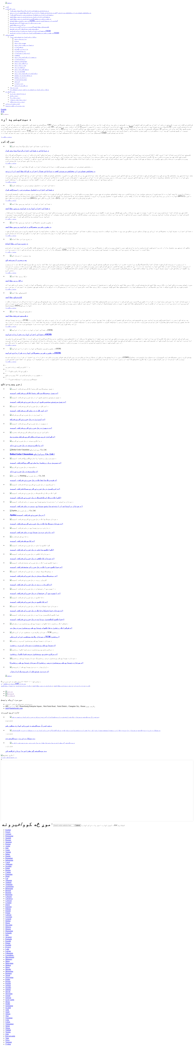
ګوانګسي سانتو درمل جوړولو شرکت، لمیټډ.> (32, 549)
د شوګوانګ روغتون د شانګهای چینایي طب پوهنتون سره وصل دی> (41, 628)
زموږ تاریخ (15, 97)
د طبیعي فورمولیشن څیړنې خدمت (24, 29)
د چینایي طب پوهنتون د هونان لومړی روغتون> (33, 645)
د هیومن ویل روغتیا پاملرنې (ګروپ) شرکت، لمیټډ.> (35, 463)
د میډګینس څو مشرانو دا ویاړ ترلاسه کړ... (26, 751)
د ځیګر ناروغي (21, 63)
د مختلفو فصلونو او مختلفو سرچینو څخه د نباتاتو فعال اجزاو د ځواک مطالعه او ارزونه (50, 171)
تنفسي (17, 55)
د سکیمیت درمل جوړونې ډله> (24, 471)
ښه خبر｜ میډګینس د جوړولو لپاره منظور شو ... (28, 726)
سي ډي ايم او (80, 686)
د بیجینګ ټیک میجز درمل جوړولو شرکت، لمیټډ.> (34, 576)
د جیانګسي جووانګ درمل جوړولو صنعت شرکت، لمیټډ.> (36, 567)
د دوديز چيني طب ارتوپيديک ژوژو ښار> (29, 671)
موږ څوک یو (10, 91)
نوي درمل (14, 87)
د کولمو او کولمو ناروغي (25, 73)
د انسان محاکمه (8, 686)
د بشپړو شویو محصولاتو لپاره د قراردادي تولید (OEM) (34, 33)
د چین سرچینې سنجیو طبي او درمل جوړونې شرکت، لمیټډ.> (38, 402)
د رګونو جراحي (21, 85)
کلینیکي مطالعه (13, 297)
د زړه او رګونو (21, 49)
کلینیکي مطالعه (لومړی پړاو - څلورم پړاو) (29, 27)
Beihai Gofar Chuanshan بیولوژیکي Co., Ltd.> (32, 454)
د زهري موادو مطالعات (16, 243)
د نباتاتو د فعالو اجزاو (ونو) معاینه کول (29, 11)
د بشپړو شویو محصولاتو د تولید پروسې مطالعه (30, 19)
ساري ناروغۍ (20, 65)
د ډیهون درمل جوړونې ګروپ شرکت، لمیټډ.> (31, 428)
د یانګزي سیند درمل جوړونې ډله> (27, 445)
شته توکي (9, 35)
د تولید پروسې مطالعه (43, 686)
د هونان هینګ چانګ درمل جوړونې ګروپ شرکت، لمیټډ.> (36, 523)
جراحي (17, 81)
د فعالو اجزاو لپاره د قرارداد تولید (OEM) (30, 31)
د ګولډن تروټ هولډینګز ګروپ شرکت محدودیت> (32, 436)
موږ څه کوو (10, 9)
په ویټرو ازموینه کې (16, 260)
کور (7, 7)
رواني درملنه (20, 77)
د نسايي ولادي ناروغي (24, 45)
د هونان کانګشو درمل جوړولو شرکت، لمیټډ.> (32, 558)
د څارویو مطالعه (17, 25)
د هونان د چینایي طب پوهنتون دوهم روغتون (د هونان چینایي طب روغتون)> (46, 663)
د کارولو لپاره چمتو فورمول (23, 37)
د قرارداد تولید (24, 686)
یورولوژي (18, 83)
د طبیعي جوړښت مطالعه (16, 316)
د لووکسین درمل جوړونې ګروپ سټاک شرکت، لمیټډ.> (35, 489)
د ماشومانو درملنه (23, 75)
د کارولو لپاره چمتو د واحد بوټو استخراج (29, 89)
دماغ (16, 41)
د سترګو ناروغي (21, 69)
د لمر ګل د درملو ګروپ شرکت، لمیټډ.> (29, 410)
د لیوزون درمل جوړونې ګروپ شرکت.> (27, 419)
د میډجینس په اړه (18, 93)
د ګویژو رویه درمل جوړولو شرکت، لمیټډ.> (31, 584)
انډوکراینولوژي (22, 53)
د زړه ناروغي (20, 39)
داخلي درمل (19, 67)
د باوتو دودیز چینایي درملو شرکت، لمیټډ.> (32, 532)
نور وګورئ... (6, 137)
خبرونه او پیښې (12, 104)
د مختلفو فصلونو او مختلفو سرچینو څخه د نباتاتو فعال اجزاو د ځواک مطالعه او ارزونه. (50, 13)
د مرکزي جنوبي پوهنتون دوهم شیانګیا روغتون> (34, 654)
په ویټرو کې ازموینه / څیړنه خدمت (25, 23)
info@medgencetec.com (14, 708)
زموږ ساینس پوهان (18, 100)
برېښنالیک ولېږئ (9, 757)
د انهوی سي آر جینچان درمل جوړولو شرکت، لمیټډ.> (35, 593)
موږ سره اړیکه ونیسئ (15, 106)
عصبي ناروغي (20, 43)
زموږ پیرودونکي (17, 102)
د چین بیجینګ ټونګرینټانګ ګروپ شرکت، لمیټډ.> (34, 393)
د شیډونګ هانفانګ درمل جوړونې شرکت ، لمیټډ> (33, 480)
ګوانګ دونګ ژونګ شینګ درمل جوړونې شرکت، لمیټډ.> (35, 497)
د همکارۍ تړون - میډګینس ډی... (20, 738)
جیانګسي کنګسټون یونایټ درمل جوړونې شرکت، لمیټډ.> (37, 619)
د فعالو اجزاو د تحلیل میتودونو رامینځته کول (31, 15)
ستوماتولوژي (20, 79)
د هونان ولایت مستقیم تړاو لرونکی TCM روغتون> (35, 636)
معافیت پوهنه (20, 61)
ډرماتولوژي (20, 51)
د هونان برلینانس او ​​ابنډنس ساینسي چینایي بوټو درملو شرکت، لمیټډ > (46, 506)
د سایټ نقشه (8, 684)
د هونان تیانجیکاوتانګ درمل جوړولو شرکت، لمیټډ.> (36, 610)
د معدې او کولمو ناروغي (25, 57)
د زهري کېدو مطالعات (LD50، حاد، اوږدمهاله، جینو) (34, 21)
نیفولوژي (18, 47)
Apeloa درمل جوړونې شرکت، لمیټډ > (27, 515)
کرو (88, 686)
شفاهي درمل (19, 71)
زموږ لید (14, 95)
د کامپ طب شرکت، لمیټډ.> (22, 541)
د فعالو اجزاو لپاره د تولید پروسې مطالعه (30, 17)
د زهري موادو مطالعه (63, 686)
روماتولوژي (20, 59)
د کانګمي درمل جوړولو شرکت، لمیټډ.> (29, 602)
